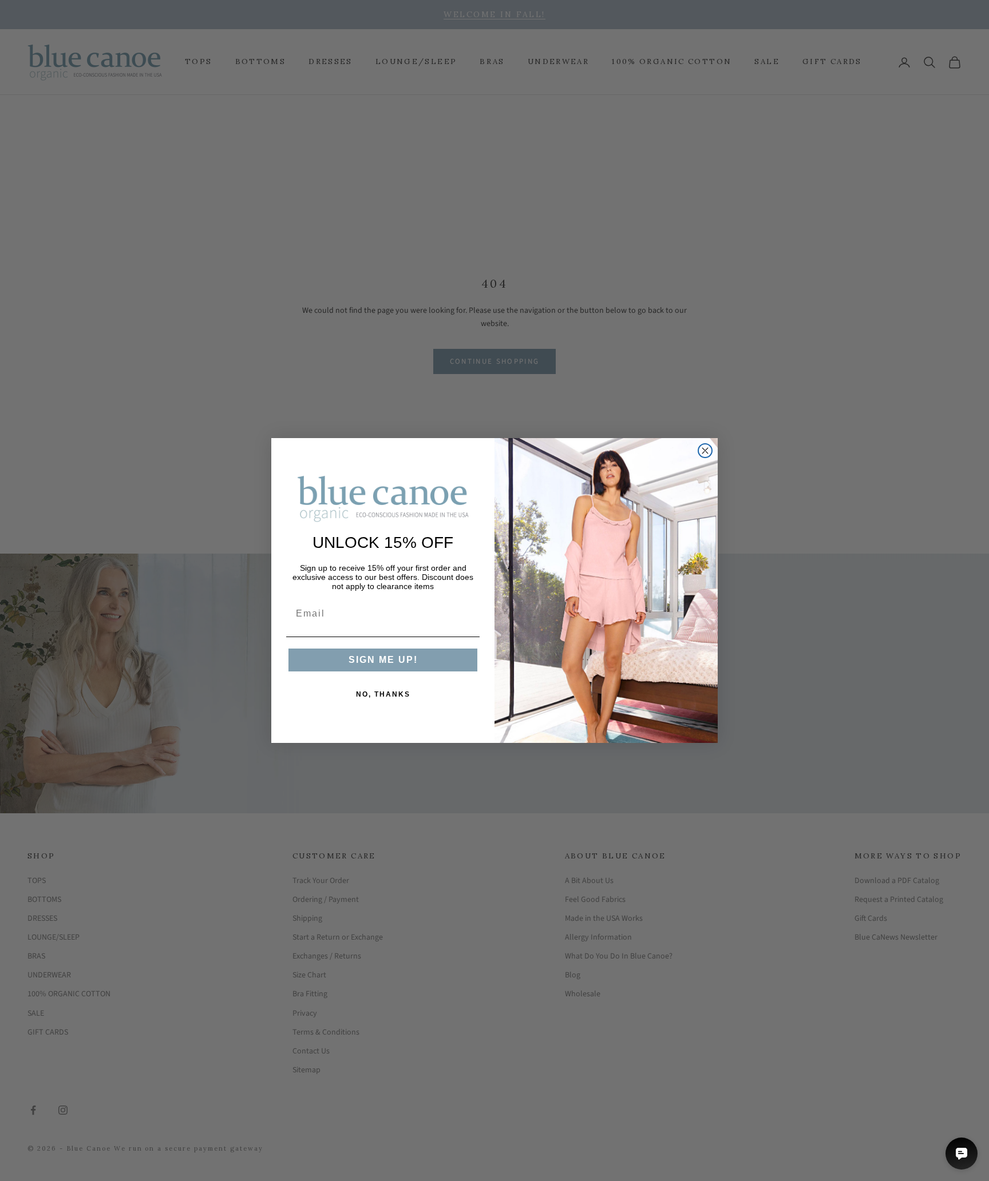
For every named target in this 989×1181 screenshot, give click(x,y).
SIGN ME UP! (383, 660)
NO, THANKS (383, 694)
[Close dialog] (705, 451)
